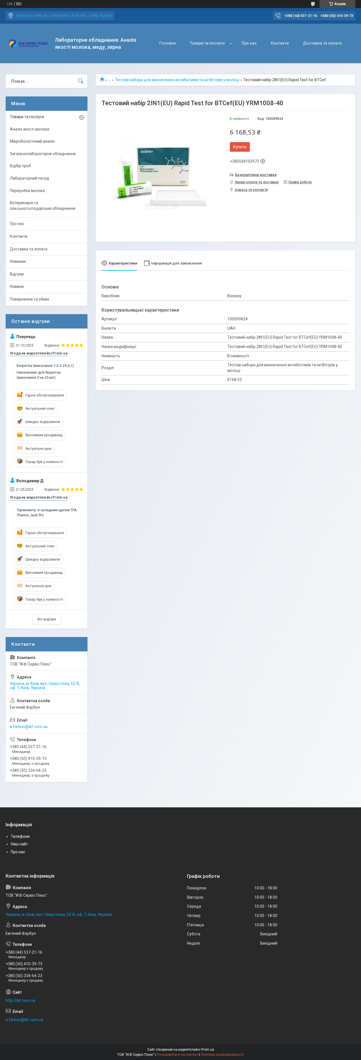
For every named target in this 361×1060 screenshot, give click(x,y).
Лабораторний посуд (29, 178)
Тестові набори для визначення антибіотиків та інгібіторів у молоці (177, 80)
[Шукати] (80, 81)
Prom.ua (207, 1050)
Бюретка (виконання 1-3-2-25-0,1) (45, 365)
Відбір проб (20, 166)
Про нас (249, 43)
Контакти (280, 43)
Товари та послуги (207, 43)
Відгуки (17, 274)
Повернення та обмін (29, 299)
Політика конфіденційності (222, 1055)
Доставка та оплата (322, 43)
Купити (239, 147)
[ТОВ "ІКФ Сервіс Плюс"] (28, 43)
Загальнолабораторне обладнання (43, 153)
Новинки (18, 261)
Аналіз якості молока (29, 129)
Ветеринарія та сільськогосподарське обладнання (42, 205)
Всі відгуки (47, 619)
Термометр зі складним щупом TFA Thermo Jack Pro (47, 512)
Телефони (20, 836)
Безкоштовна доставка (255, 175)
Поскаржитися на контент (177, 1055)
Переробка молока (27, 190)
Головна (167, 43)
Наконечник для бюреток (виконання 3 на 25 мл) (39, 375)
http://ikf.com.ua (20, 1000)
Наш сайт (19, 844)
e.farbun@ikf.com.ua (28, 726)
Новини (17, 286)
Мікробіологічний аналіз (32, 141)
